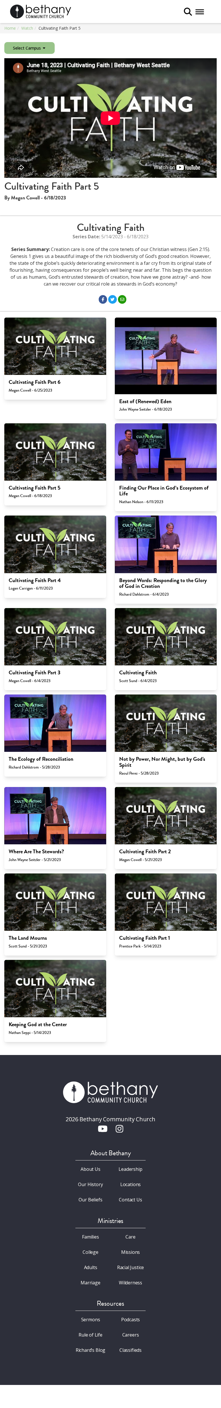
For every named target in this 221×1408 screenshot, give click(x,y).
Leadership (130, 1169)
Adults (90, 1267)
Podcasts (130, 1319)
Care (130, 1237)
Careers (130, 1335)
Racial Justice (130, 1267)
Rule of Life (90, 1335)
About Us (90, 1169)
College (90, 1252)
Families (90, 1237)
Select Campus (27, 48)
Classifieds (130, 1350)
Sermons (90, 1319)
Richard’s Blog (91, 1350)
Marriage (90, 1282)
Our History (90, 1184)
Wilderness (130, 1282)
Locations (130, 1184)
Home (10, 28)
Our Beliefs (90, 1199)
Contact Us (130, 1199)
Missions (130, 1252)
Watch (27, 28)
